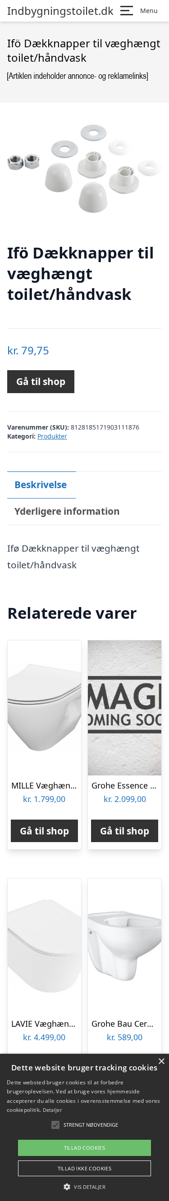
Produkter (52, 436)
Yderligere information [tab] (67, 511)
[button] (84, 1186)
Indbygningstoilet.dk (60, 11)
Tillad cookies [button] (84, 1147)
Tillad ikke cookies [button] (85, 1168)
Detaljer (52, 1109)
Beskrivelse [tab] (40, 484)
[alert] (84, 1127)
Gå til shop (40, 381)
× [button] (161, 1061)
